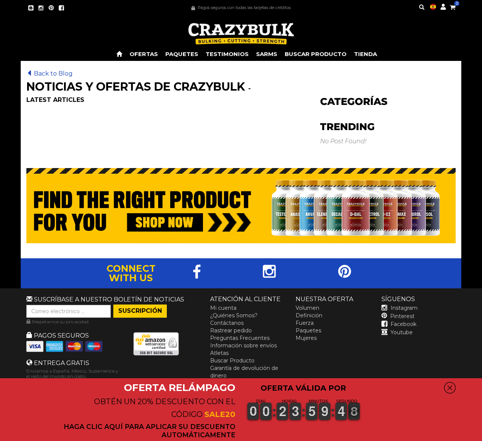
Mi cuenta (223, 308)
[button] (481, 435)
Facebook (403, 324)
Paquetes (308, 330)
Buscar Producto (232, 360)
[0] (453, 6)
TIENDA (365, 54)
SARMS (266, 54)
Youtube (401, 332)
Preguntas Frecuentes (240, 338)
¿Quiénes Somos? (234, 315)
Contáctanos (227, 323)
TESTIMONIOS (227, 54)
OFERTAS (144, 54)
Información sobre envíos (243, 345)
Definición (309, 315)
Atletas (219, 353)
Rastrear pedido (231, 330)
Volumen (307, 308)
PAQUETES (181, 54)
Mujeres (306, 338)
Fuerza (305, 323)
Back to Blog (53, 73)
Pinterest (402, 316)
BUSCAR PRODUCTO (315, 54)
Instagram (404, 308)
